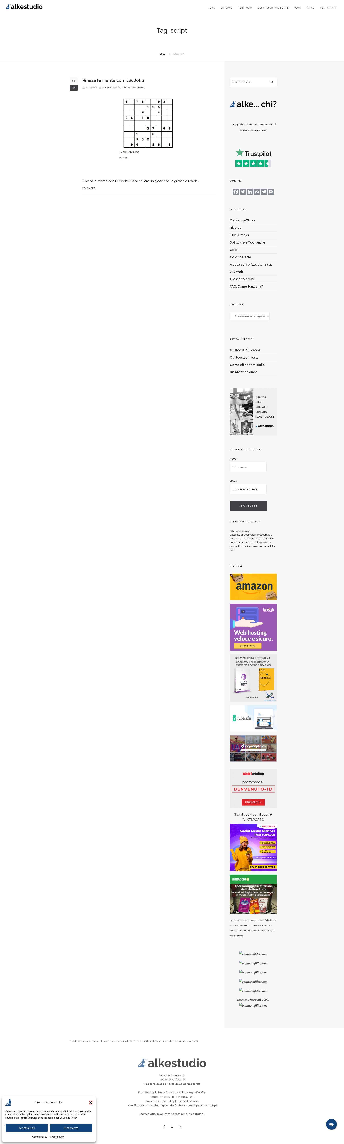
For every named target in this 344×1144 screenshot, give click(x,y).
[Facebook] (236, 192)
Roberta (93, 87)
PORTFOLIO (245, 8)
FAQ (311, 8)
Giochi (108, 87)
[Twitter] (243, 192)
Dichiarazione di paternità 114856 (196, 1105)
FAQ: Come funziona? (246, 286)
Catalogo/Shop (242, 220)
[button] (90, 1102)
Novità (117, 87)
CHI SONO (226, 8)
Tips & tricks (137, 87)
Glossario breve (242, 279)
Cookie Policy (70, 1118)
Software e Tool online (247, 242)
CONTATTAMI (328, 8)
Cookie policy (166, 1101)
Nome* (233, 459)
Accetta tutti (26, 1128)
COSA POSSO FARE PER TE (273, 8)
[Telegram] (264, 192)
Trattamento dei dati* (246, 522)
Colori (234, 250)
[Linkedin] (250, 192)
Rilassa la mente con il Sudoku (113, 80)
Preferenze (71, 1128)
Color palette (240, 257)
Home (163, 53)
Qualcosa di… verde (245, 350)
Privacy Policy (56, 1137)
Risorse (126, 87)
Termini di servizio (187, 1101)
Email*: (234, 481)
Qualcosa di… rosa (244, 357)
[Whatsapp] (257, 192)
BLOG (297, 8)
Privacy (150, 1101)
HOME (211, 8)
